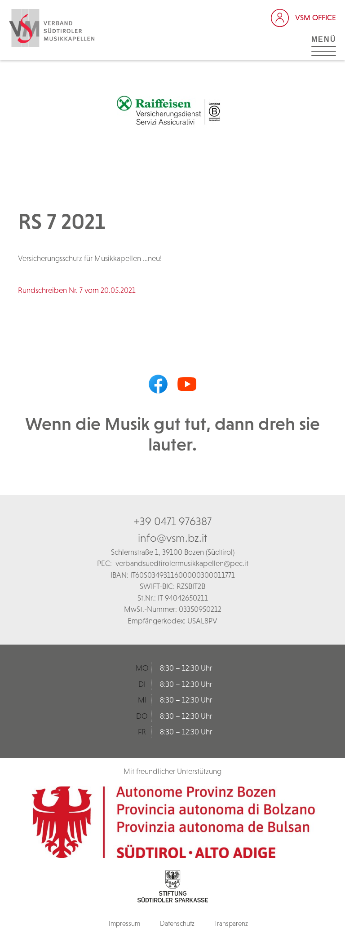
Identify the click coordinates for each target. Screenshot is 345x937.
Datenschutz (177, 923)
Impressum (124, 923)
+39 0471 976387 (173, 521)
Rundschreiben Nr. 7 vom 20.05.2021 (77, 290)
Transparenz (231, 923)
